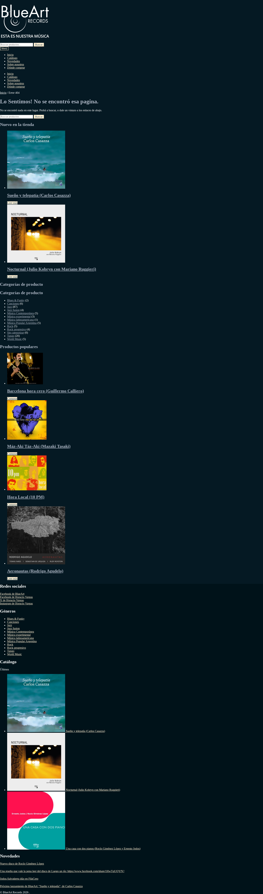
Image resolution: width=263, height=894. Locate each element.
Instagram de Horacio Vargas (16, 603)
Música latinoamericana (20, 319)
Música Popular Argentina (22, 322)
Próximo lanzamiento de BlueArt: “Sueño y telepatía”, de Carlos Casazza (41, 886)
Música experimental (19, 316)
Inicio (10, 54)
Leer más (12, 202)
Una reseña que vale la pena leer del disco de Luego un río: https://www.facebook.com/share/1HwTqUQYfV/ (62, 871)
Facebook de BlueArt (12, 593)
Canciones (13, 303)
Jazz (9, 306)
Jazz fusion (13, 310)
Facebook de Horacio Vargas (16, 597)
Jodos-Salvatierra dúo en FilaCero (19, 878)
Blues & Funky (16, 300)
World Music (14, 339)
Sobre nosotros (15, 64)
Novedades (13, 61)
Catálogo (12, 57)
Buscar (39, 44)
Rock (10, 326)
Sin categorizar (15, 332)
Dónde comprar (16, 67)
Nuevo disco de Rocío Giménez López (22, 863)
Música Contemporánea (20, 313)
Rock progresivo (16, 329)
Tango (10, 335)
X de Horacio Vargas (12, 600)
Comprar (12, 398)
